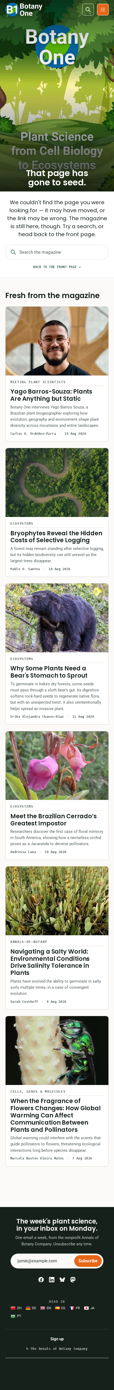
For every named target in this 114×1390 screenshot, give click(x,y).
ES (63, 1308)
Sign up (57, 1339)
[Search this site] (88, 9)
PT (19, 1316)
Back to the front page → (57, 267)
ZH (19, 1308)
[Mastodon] (73, 1279)
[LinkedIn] (51, 1279)
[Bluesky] (62, 1279)
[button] (103, 9)
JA (92, 1308)
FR (78, 1308)
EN (49, 1308)
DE (34, 1308)
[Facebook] (41, 1279)
